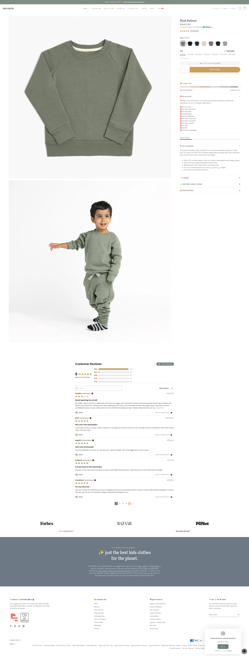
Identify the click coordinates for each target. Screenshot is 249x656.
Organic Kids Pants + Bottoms (139, 645)
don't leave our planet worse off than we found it (115, 571)
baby (140, 566)
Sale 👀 (152, 8)
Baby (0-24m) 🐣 (109, 8)
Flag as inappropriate (162, 412)
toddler (144, 566)
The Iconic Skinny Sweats (63, 645)
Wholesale (97, 625)
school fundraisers (156, 607)
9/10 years (215, 54)
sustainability (154, 616)
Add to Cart (215, 70)
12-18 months (184, 58)
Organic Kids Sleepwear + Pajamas (171, 645)
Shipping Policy (99, 613)
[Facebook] (11, 626)
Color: (184, 38)
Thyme (183, 43)
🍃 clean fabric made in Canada (191, 184)
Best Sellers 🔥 (96, 8)
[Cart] (245, 8)
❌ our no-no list (185, 96)
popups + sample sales (158, 622)
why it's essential (187, 146)
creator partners (155, 613)
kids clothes (155, 566)
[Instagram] (15, 626)
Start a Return (98, 610)
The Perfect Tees (37, 645)
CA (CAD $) (215, 8)
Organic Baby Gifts (91, 645)
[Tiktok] (19, 626)
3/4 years (191, 54)
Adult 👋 (143, 8)
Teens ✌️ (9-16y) (133, 8)
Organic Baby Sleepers (78, 645)
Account (233, 8)
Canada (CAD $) (14, 640)
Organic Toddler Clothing (190, 645)
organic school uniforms (158, 604)
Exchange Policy (99, 616)
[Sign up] (238, 615)
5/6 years (199, 54)
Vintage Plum (211, 43)
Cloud (212, 167)
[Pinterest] (24, 626)
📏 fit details (184, 178)
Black (190, 43)
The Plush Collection (200, 648)
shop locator (154, 628)
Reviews (97, 607)
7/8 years (207, 54)
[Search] (240, 8)
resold (113, 573)
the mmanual (154, 610)
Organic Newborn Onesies (121, 645)
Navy (197, 43)
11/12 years (223, 54)
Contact (96, 628)
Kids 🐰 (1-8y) (121, 8)
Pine (218, 43)
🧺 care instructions (187, 190)
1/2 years (183, 54)
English (225, 8)
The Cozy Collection (188, 648)
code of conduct (155, 619)
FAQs (96, 604)
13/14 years (232, 54)
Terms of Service (100, 619)
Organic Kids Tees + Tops (105, 645)
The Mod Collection (175, 648)
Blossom (204, 43)
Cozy (219, 167)
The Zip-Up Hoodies (49, 645)
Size (207, 51)
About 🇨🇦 (160, 8)
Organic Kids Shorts (154, 645)
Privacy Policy (98, 622)
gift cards (153, 625)
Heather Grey (225, 43)
